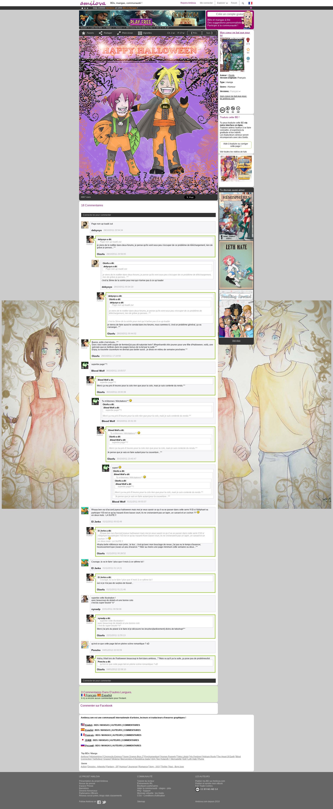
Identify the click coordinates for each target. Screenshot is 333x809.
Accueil (84, 28)
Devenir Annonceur (88, 791)
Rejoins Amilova (188, 3)
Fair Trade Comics (204, 786)
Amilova (84, 756)
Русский (89, 745)
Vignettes (147, 33)
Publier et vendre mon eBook (209, 783)
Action (84, 766)
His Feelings (196, 756)
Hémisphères (96, 756)
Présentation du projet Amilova (93, 781)
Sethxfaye (97, 759)
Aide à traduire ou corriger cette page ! (235, 145)
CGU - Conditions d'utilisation (151, 795)
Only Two (155, 759)
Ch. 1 (158, 28)
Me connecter (206, 3)
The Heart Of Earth (226, 756)
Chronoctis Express (113, 756)
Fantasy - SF (112, 766)
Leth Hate (192, 759)
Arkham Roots (209, 756)
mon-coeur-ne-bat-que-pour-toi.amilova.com (233, 97)
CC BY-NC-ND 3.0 (209, 789)
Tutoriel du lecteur (145, 781)
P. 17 (167, 28)
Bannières (84, 788)
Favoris (90, 33)
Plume (201, 759)
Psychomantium (151, 756)
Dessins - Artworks (96, 766)
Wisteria (115, 759)
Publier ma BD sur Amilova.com (210, 781)
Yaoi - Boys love (176, 766)
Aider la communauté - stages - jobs (154, 788)
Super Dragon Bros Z (133, 756)
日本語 (88, 740)
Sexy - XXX (154, 766)
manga (109, 28)
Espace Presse (86, 786)
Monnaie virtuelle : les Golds (150, 793)
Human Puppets (168, 756)
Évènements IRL (145, 783)
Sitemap (141, 801)
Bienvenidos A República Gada (135, 759)
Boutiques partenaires (147, 786)
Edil (184, 759)
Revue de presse (87, 783)
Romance (143, 766)
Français (90, 695)
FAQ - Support (143, 791)
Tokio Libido (183, 756)
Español (106, 695)
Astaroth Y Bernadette (171, 759)
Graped (107, 759)
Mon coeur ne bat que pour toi (139, 28)
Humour (119, 28)
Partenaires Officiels (88, 793)
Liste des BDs (96, 28)
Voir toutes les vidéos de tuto (233, 152)
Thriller (164, 766)
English (88, 725)
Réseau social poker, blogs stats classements (100, 795)
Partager (108, 33)
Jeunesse (133, 766)
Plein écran (127, 33)
